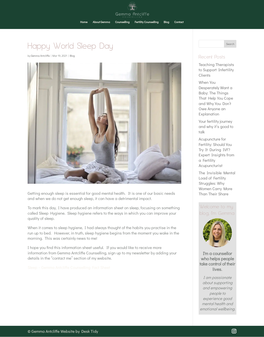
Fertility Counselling (146, 22)
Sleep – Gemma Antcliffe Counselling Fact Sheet (69, 267)
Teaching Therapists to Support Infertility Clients (216, 70)
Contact (179, 22)
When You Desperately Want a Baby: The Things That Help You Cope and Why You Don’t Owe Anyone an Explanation (216, 98)
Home (84, 22)
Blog (166, 22)
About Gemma (101, 22)
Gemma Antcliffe (40, 56)
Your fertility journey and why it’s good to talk (216, 127)
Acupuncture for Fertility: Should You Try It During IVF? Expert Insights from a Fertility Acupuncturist (216, 152)
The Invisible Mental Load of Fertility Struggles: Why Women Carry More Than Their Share (217, 183)
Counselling (122, 22)
